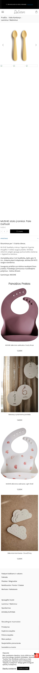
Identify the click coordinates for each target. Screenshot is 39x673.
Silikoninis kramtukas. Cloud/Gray (20, 553)
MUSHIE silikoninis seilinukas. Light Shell (19, 484)
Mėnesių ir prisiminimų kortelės (19, 414)
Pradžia (4, 17)
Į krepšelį (20, 231)
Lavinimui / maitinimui (9, 20)
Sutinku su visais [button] (23, 668)
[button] (3, 45)
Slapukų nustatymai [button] (9, 668)
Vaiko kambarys (15, 17)
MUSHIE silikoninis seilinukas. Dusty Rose (19, 345)
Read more (23, 4)
